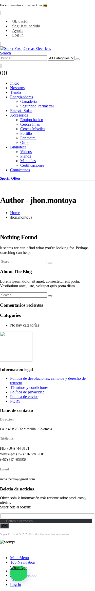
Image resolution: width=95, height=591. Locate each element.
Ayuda (17, 30)
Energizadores (21, 97)
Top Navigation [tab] (22, 562)
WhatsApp (18, 568)
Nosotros (17, 88)
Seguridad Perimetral (37, 106)
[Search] (77, 59)
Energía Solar (21, 110)
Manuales (28, 161)
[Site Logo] (25, 48)
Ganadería (28, 101)
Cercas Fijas (30, 124)
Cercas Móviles (32, 129)
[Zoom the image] (47, 347)
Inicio (14, 83)
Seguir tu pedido (26, 26)
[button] (5, 53)
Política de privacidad (27, 392)
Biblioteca (18, 147)
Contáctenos (20, 170)
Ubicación (21, 21)
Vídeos (26, 151)
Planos (25, 156)
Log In (18, 35)
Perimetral (28, 138)
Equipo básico (31, 120)
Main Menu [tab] (19, 558)
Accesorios (19, 115)
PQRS (15, 401)
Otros (24, 142)
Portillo (26, 133)
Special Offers (10, 178)
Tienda (15, 92)
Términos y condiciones (29, 387)
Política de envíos (24, 396)
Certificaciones (32, 165)
